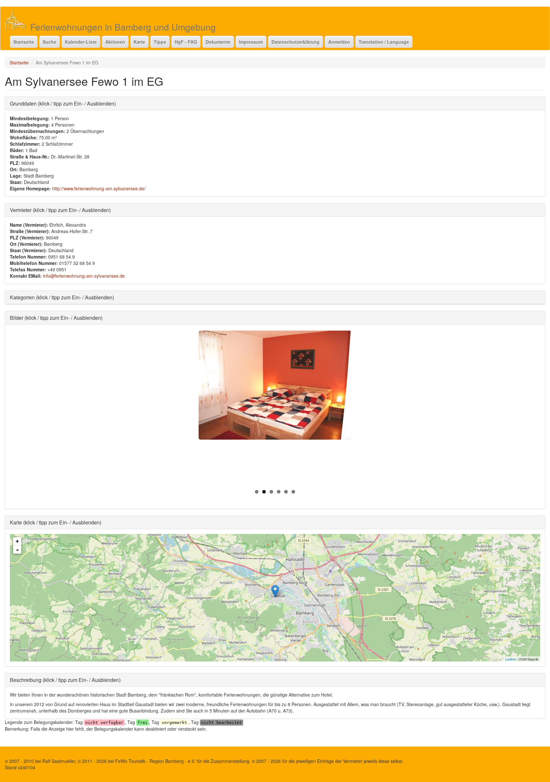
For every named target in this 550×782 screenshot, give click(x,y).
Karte (139, 42)
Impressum (251, 42)
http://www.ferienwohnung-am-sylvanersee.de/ (98, 188)
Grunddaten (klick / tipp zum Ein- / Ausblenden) (63, 103)
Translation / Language (384, 42)
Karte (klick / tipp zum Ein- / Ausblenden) (55, 522)
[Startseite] (17, 19)
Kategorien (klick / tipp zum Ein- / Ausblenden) (62, 297)
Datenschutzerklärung (295, 42)
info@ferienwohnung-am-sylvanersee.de (84, 276)
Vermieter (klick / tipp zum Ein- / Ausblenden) (60, 210)
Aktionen (115, 42)
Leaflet (510, 658)
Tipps (160, 42)
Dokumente (218, 42)
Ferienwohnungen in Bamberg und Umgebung (123, 26)
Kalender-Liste (81, 42)
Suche (49, 42)
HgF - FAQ (186, 42)
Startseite (23, 42)
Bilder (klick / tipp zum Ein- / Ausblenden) (56, 317)
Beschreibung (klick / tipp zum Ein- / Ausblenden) (65, 679)
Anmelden (339, 42)
